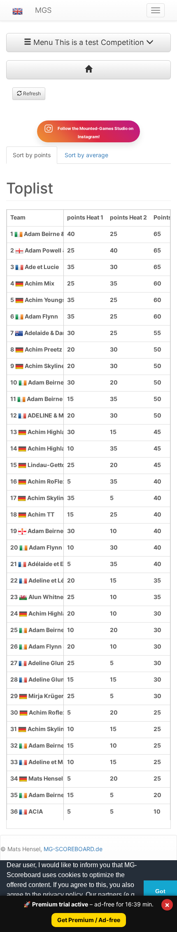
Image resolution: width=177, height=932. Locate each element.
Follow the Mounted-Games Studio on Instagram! (95, 132)
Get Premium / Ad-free (88, 919)
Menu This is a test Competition (88, 42)
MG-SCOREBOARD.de (73, 848)
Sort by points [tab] (32, 154)
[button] (17, 10)
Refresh (31, 93)
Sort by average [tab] (86, 154)
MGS (43, 10)
